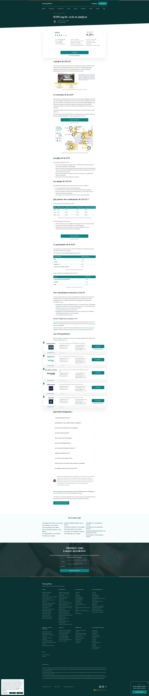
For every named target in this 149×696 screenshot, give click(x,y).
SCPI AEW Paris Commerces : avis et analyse (74, 527)
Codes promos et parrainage (48, 609)
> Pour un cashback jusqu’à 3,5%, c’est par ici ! (66, 309)
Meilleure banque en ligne (64, 592)
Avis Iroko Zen (78, 641)
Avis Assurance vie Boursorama (98, 606)
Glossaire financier (46, 654)
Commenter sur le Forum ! (61, 503)
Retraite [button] (97, 8)
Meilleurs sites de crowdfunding (65, 603)
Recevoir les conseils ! (74, 570)
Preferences (5, 692)
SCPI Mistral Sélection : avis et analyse (51, 533)
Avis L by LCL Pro (95, 648)
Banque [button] (43, 8)
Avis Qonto (94, 641)
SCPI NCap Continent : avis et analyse (73, 529)
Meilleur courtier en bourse (64, 593)
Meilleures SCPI (62, 609)
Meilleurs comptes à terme (64, 613)
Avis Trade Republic (79, 598)
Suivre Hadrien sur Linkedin (63, 485)
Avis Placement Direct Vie (97, 601)
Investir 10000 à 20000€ (63, 636)
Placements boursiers (46, 613)
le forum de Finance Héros (59, 493)
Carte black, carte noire (47, 637)
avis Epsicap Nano (62, 352)
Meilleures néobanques (63, 618)
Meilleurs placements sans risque (65, 607)
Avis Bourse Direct (79, 599)
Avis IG (76, 606)
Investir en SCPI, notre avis (80, 635)
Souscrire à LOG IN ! (74, 119)
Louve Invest (59, 304)
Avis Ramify (94, 604)
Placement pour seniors (47, 616)
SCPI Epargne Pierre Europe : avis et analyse (52, 523)
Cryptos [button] (75, 8)
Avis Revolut (94, 633)
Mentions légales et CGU (69, 686)
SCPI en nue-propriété (79, 638)
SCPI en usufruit (78, 636)
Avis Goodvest (95, 603)
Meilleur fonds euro (63, 598)
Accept (20, 692)
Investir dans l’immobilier (80, 630)
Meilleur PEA (61, 595)
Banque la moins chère (46, 633)
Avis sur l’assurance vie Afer (97, 610)
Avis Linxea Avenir (95, 596)
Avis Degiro (77, 595)
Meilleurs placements (63, 604)
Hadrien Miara (63, 22)
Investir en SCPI (61, 13)
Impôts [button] (90, 8)
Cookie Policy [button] (17, 688)
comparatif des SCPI (62, 340)
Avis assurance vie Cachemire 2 (98, 612)
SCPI (54, 13)
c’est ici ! (71, 315)
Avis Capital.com (78, 596)
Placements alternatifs (47, 618)
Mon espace (102, 3)
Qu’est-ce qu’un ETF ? (46, 598)
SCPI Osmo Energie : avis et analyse (50, 527)
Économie (44, 656)
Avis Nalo (94, 592)
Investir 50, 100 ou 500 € (63, 633)
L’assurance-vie (56, 322)
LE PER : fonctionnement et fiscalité (49, 596)
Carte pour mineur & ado (47, 640)
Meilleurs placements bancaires (65, 606)
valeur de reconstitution (65, 168)
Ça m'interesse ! (139, 692)
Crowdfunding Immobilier (80, 633)
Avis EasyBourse (78, 613)
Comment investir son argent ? (65, 630)
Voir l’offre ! (98, 346)
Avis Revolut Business (96, 642)
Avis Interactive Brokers (80, 604)
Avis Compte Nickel (96, 636)
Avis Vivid (94, 645)
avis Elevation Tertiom (62, 380)
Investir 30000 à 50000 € (63, 638)
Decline (12, 692)
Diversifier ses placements (47, 604)
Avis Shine (94, 639)
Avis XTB (77, 593)
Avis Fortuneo (95, 630)
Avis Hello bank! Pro (96, 647)
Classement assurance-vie (64, 596)
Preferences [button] (4, 690)
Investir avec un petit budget (65, 631)
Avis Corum (77, 642)
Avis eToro (77, 592)
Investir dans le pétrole (47, 606)
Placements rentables (46, 612)
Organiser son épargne (46, 592)
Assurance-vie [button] (60, 8)
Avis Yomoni (94, 593)
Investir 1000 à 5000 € (63, 635)
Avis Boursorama (95, 635)
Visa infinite (44, 639)
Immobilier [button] (83, 8)
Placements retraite (46, 615)
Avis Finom (94, 644)
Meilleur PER (61, 599)
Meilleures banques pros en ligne (65, 615)
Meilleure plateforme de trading (65, 624)
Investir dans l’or (45, 607)
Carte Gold (44, 636)
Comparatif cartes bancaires (48, 634)
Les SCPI (77, 631)
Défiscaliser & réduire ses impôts (48, 603)
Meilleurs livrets (62, 616)
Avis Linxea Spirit (95, 595)
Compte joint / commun (47, 631)
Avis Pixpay (94, 638)
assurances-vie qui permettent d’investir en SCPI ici (81, 329)
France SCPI (58, 311)
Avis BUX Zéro (78, 601)
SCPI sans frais (78, 639)
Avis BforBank (95, 631)
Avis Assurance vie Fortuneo (97, 607)
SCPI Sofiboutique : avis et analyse (72, 533)
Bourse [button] (68, 8)
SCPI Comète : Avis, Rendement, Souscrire (74, 531)
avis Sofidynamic (62, 393)
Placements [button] (51, 8)
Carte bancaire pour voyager (48, 645)
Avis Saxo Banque (78, 603)
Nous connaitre (57, 686)
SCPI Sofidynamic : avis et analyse (50, 525)
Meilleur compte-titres (63, 601)
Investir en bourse (46, 593)
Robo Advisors (62, 619)
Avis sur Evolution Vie (96, 609)
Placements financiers (46, 610)
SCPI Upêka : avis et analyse (48, 536)
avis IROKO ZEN (61, 365)
